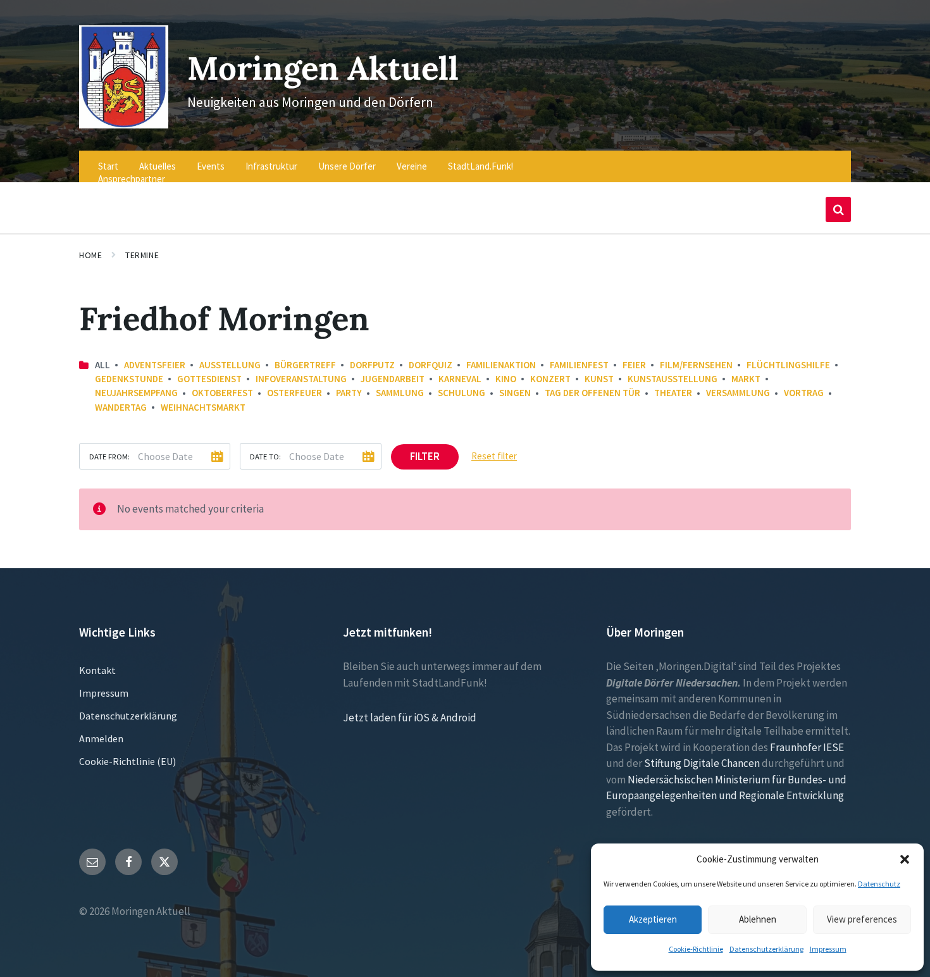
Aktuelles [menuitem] (157, 166)
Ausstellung (230, 365)
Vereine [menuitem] (412, 166)
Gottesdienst (209, 379)
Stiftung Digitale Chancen (702, 763)
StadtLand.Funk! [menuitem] (480, 166)
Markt (745, 379)
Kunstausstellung (672, 379)
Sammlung (400, 393)
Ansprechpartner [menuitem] (131, 179)
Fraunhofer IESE (807, 747)
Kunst (599, 379)
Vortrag (804, 393)
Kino (505, 379)
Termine (142, 255)
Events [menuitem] (211, 166)
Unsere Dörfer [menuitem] (347, 166)
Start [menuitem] (108, 166)
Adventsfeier (154, 365)
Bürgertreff (305, 365)
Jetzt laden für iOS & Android (409, 718)
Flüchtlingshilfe (788, 365)
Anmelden (101, 738)
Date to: (265, 456)
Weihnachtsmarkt (203, 407)
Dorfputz (372, 365)
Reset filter (494, 456)
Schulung (461, 393)
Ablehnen (757, 919)
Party (349, 393)
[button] (904, 859)
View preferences (862, 919)
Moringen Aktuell (323, 68)
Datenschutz (879, 883)
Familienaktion (501, 365)
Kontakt (97, 670)
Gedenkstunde (129, 379)
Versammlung (738, 393)
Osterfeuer (294, 393)
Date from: (109, 456)
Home (90, 255)
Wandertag (121, 407)
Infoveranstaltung (301, 379)
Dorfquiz (430, 365)
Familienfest (579, 365)
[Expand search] (838, 209)
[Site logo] (123, 125)
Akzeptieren (653, 919)
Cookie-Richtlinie (696, 949)
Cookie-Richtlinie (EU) (127, 761)
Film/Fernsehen (696, 365)
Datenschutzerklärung (766, 949)
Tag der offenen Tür (592, 393)
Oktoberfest (222, 393)
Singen (515, 393)
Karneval (459, 379)
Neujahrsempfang (136, 393)
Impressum (828, 949)
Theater (673, 393)
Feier (634, 365)
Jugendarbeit (393, 379)
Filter (425, 456)
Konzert (550, 379)
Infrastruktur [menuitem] (271, 166)
